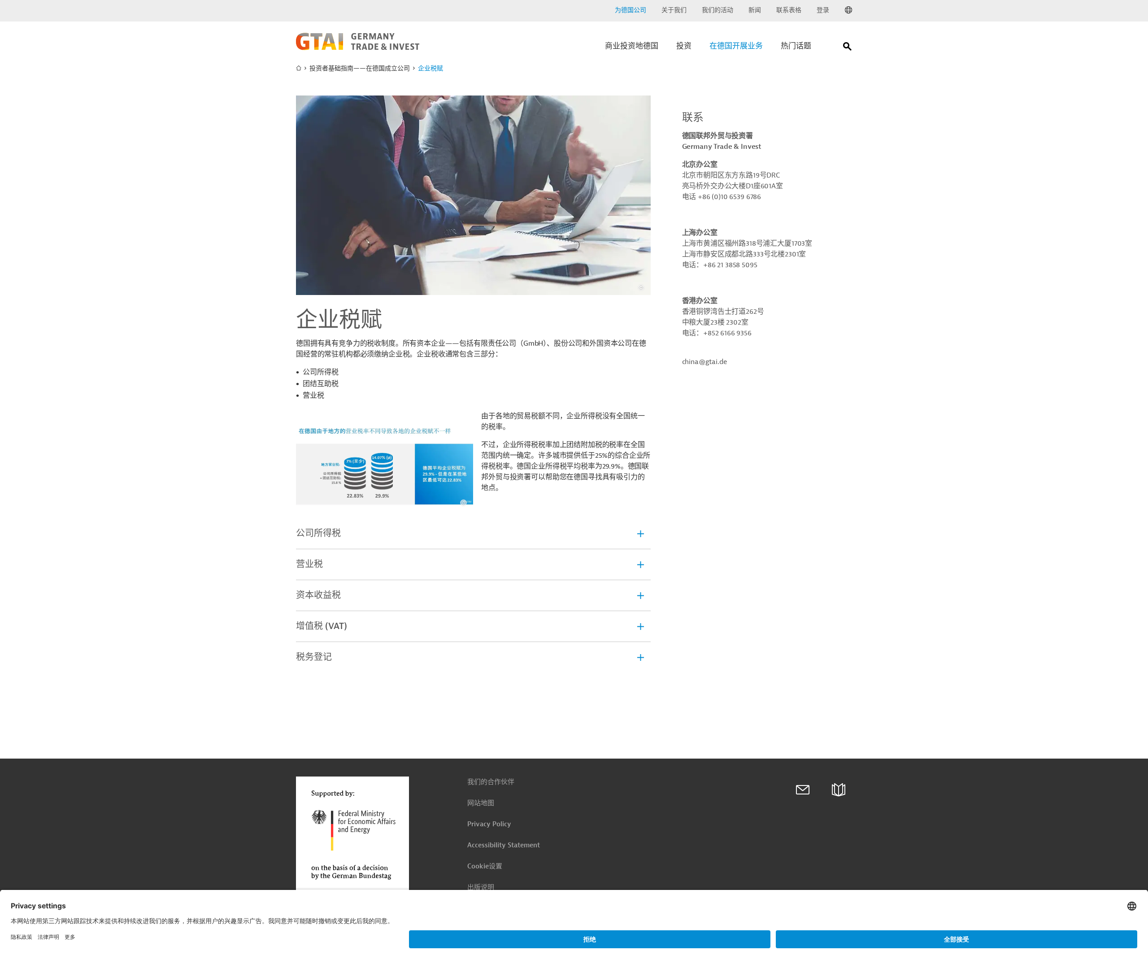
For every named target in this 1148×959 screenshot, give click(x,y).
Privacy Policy (489, 824)
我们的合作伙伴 (490, 782)
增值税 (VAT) (321, 626)
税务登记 (314, 657)
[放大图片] (473, 195)
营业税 (309, 564)
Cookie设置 (484, 866)
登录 (823, 10)
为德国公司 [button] (630, 10)
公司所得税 (318, 533)
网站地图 (480, 803)
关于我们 (674, 10)
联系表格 (788, 10)
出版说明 (480, 887)
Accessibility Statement (503, 845)
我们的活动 (717, 10)
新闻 (754, 10)
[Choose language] (848, 10)
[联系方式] (802, 790)
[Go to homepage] (357, 47)
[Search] (847, 48)
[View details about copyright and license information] (641, 287)
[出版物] (838, 790)
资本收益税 (318, 595)
